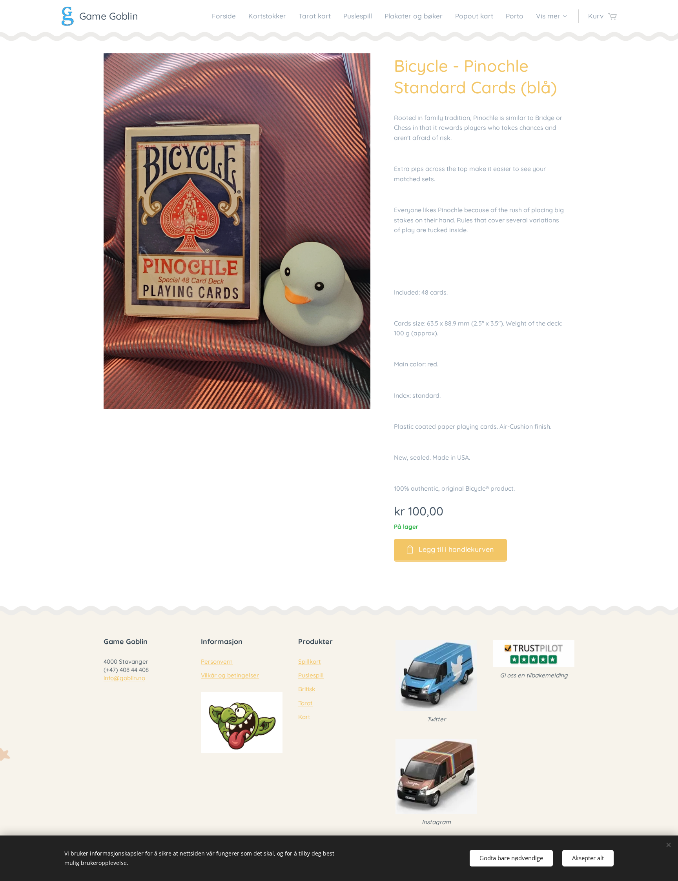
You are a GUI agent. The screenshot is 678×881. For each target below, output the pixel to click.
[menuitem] (226, 16)
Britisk (306, 689)
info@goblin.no (124, 678)
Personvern (217, 661)
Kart (304, 717)
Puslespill (311, 675)
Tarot (305, 703)
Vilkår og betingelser (230, 675)
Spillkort (309, 661)
